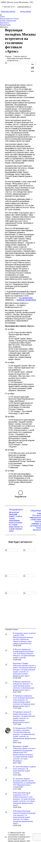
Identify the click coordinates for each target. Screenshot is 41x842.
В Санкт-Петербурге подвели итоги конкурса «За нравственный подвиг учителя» (24, 770)
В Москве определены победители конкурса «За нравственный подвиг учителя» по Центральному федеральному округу (23, 686)
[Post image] (11, 553)
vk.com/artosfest (26, 298)
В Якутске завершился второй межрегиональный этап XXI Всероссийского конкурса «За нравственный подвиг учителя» (24, 653)
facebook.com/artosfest (26, 300)
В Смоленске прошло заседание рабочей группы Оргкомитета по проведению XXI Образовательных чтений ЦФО (24, 783)
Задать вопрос (25, 11)
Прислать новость (8, 11)
